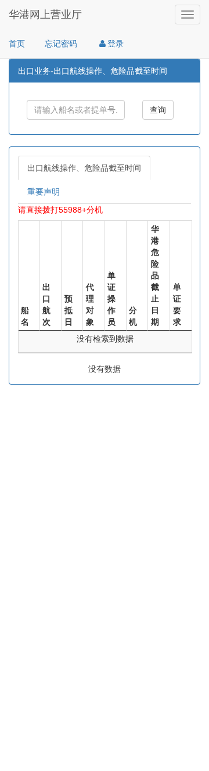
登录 (115, 43)
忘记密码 (61, 43)
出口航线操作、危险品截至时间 (84, 168)
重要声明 (43, 191)
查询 (158, 109)
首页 (17, 43)
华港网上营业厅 (45, 14)
